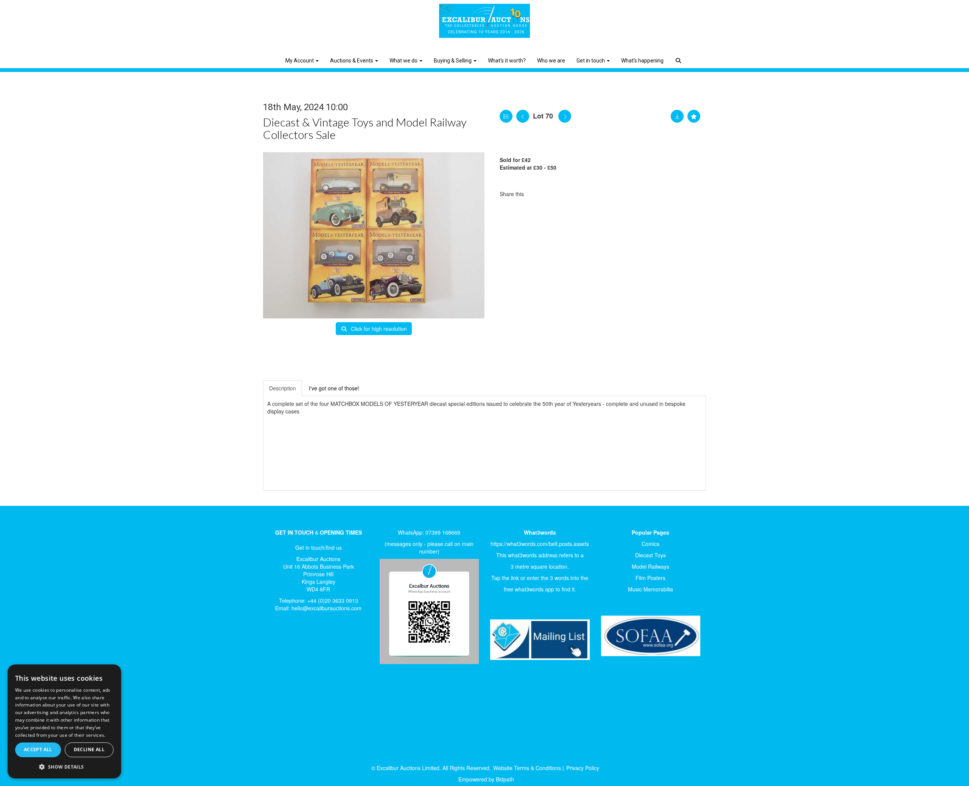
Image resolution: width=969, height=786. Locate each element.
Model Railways (650, 566)
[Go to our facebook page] (276, 643)
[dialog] (64, 721)
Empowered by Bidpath (486, 779)
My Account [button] (300, 61)
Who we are (551, 61)
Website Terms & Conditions (527, 768)
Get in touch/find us (318, 547)
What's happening (642, 61)
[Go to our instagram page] (568, 194)
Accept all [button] (38, 749)
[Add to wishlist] (693, 116)
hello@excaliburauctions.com (326, 608)
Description (282, 388)
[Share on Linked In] (552, 194)
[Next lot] (564, 116)
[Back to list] (506, 116)
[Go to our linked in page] (292, 643)
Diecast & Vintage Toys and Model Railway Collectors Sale (365, 128)
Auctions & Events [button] (352, 61)
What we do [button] (404, 61)
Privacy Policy (582, 768)
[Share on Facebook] (536, 194)
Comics (650, 543)
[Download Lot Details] (677, 116)
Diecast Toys (650, 555)
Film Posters (650, 578)
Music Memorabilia (650, 589)
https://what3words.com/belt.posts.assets (540, 543)
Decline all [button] (89, 749)
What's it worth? (507, 61)
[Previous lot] (522, 116)
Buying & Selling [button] (453, 61)
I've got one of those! (334, 388)
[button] (679, 55)
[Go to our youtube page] (307, 643)
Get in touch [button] (591, 61)
